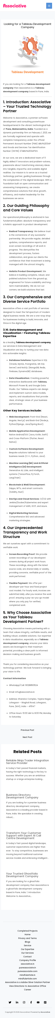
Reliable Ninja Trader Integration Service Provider (27, 762)
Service (27, 945)
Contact (27, 956)
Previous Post (27, 730)
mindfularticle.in (27, 975)
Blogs (27, 942)
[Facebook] (31, 1002)
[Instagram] (24, 1002)
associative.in (27, 964)
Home (28, 934)
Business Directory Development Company (22, 796)
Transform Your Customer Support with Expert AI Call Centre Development (23, 835)
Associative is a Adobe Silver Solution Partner (27, 982)
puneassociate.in (27, 967)
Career (27, 989)
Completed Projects (27, 931)
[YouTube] (38, 1002)
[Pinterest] (45, 1002)
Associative (45, 1012)
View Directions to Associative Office (27, 986)
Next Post (27, 737)
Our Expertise (27, 949)
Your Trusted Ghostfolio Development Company (22, 875)
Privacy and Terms (27, 938)
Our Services (27, 953)
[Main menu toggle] (49, 6)
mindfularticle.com (27, 978)
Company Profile (27, 960)
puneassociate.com (27, 971)
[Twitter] (10, 1002)
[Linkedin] (17, 1002)
